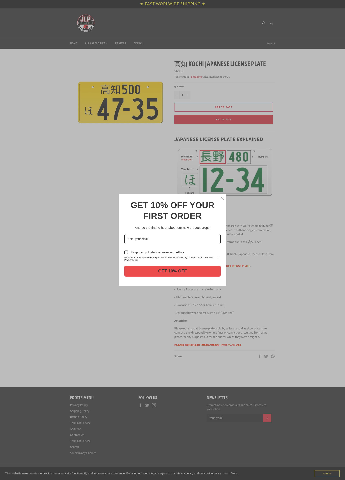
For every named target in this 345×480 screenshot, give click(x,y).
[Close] (222, 198)
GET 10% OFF (172, 270)
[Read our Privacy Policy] (218, 258)
